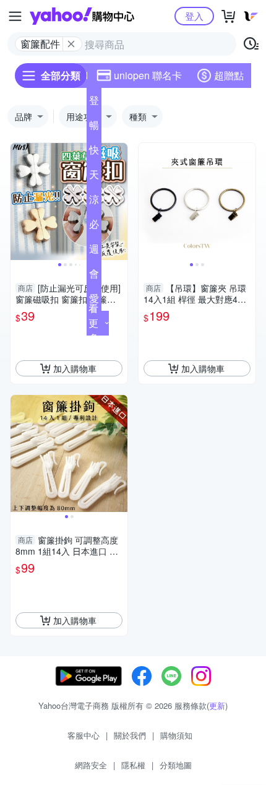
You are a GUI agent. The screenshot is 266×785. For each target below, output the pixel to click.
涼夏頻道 (94, 202)
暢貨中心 (94, 127)
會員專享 (94, 276)
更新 (217, 705)
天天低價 (94, 177)
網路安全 (91, 765)
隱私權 (133, 765)
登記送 (94, 103)
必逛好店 (94, 226)
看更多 (93, 323)
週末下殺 (94, 251)
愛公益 (94, 301)
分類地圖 (176, 765)
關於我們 (130, 735)
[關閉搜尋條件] (71, 44)
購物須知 (176, 735)
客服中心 (83, 735)
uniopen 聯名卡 (148, 75)
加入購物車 (75, 368)
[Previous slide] (19, 201)
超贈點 (229, 75)
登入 (194, 15)
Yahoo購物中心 (82, 16)
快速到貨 (94, 152)
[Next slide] (119, 201)
